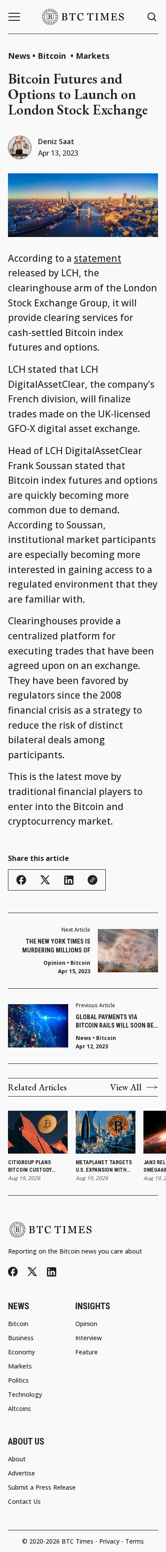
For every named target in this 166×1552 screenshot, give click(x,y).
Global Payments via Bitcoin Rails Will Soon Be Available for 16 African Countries (115, 1021)
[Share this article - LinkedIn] (68, 880)
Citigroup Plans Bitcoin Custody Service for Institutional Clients (37, 1166)
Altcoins (19, 1409)
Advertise (21, 1473)
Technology (25, 1394)
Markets (92, 55)
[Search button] (152, 17)
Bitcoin (53, 55)
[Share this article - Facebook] (21, 880)
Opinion (54, 963)
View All (126, 1087)
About (17, 1459)
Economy (21, 1352)
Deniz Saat (56, 141)
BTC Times (77, 1541)
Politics (18, 1380)
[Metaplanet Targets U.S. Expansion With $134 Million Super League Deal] (105, 1132)
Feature (86, 1352)
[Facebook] (13, 1272)
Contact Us (24, 1501)
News (19, 55)
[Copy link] (92, 880)
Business (21, 1338)
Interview (88, 1338)
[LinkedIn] (51, 1272)
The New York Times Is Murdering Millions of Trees (56, 946)
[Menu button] (14, 17)
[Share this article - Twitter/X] (45, 880)
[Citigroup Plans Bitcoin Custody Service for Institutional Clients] (38, 1132)
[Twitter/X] (32, 1272)
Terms (134, 1541)
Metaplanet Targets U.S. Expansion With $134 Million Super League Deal (104, 1166)
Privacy (109, 1541)
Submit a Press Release (42, 1487)
